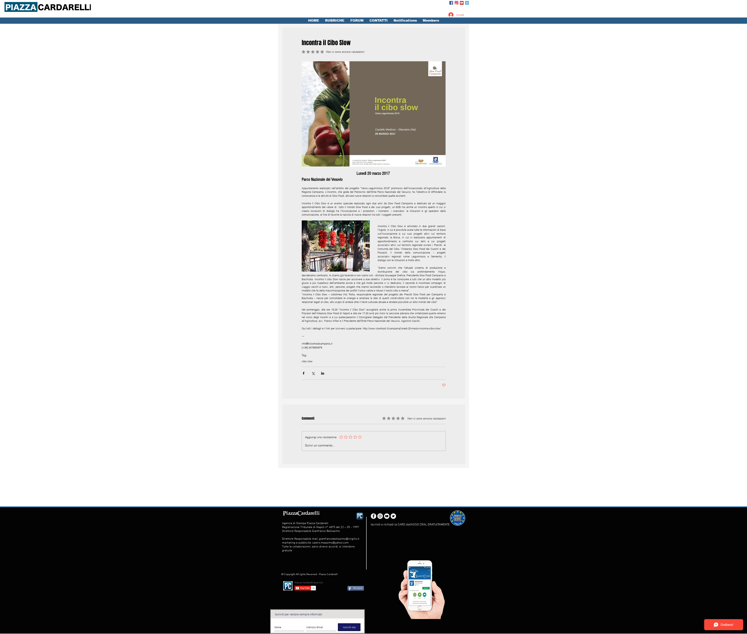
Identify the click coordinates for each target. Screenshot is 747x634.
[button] (334, 21)
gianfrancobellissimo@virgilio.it (339, 539)
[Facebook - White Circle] (373, 516)
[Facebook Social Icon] (451, 3)
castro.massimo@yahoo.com (330, 543)
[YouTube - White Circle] (386, 516)
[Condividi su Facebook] (303, 373)
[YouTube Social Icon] (462, 3)
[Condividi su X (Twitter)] (313, 373)
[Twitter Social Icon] (467, 3)
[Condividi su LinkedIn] (322, 373)
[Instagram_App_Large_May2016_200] (456, 3)
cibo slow (307, 361)
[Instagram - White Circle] (380, 516)
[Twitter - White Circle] (393, 516)
